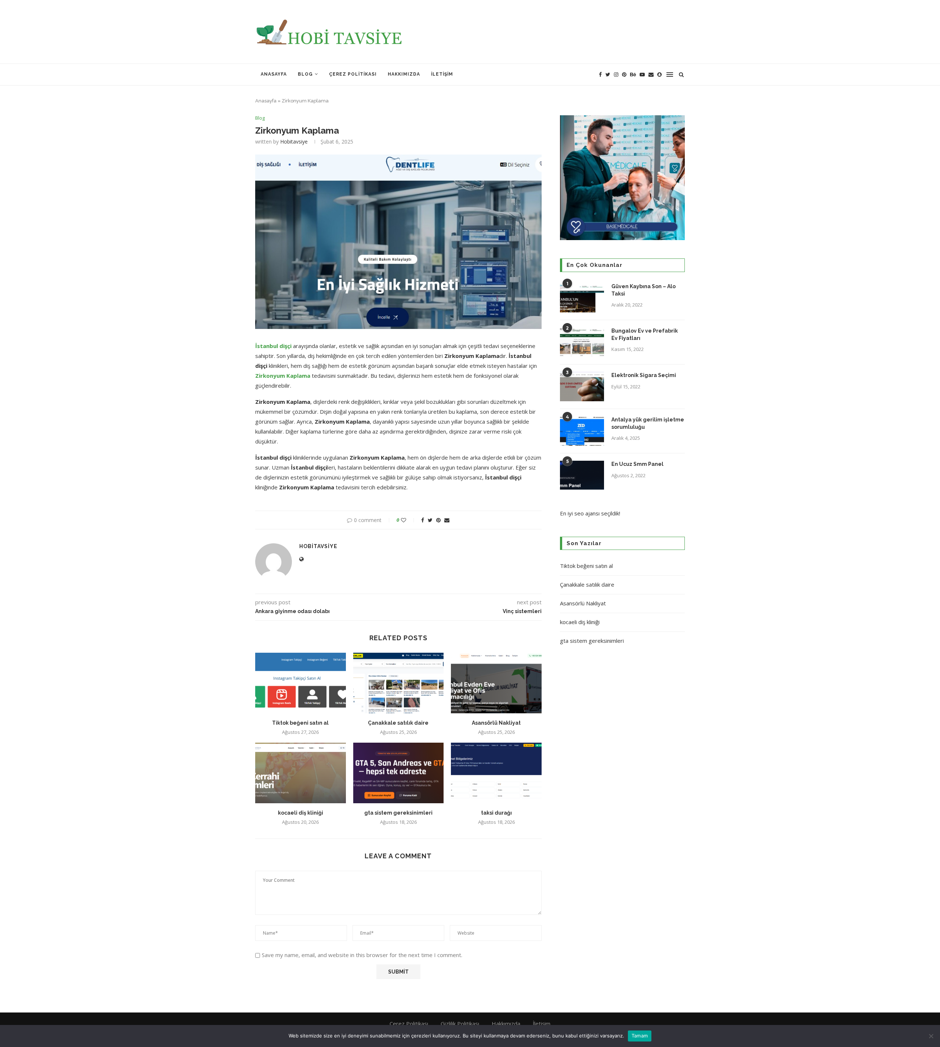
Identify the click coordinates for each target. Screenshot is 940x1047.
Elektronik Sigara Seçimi (644, 375)
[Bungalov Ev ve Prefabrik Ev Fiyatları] (582, 342)
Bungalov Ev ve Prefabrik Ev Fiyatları (644, 334)
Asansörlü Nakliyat (496, 723)
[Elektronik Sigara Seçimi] (582, 386)
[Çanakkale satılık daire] (398, 683)
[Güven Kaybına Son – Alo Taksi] (582, 297)
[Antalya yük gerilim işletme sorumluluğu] (582, 431)
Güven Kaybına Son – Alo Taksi (643, 290)
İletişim (442, 74)
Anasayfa (274, 74)
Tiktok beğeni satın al (300, 723)
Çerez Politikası (353, 74)
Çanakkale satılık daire (398, 723)
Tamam (640, 1036)
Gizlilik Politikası (460, 1023)
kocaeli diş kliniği (300, 813)
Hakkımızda (404, 74)
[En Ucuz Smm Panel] (582, 475)
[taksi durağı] (496, 773)
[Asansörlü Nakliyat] (496, 683)
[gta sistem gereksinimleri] (398, 773)
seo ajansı (587, 513)
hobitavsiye (294, 141)
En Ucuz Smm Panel (637, 464)
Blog (305, 74)
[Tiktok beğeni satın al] (300, 683)
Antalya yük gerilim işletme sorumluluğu (647, 423)
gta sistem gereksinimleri (398, 813)
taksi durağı (496, 813)
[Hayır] (930, 1036)
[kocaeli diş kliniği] (300, 773)
